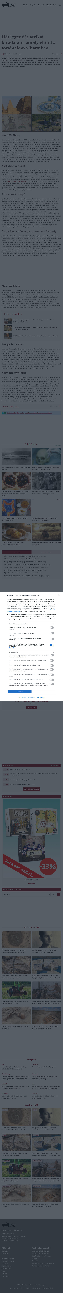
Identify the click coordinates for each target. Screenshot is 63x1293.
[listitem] (31, 624)
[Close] (59, 595)
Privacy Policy (40, 697)
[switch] (52, 627)
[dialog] (31, 646)
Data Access (31, 697)
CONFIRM (20, 691)
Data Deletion (22, 697)
